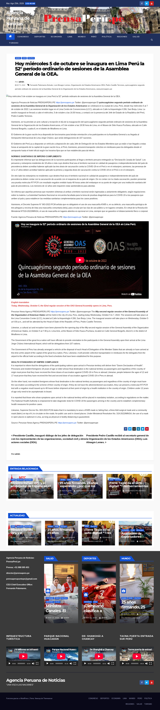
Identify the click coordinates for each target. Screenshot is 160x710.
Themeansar (47, 698)
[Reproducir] (9, 663)
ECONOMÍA (56, 37)
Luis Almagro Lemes (62, 85)
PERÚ (93, 37)
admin (21, 82)
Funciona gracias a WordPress (17, 698)
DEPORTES (39, 37)
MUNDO (82, 37)
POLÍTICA (107, 37)
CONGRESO (23, 37)
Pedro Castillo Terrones (115, 85)
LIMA (70, 37)
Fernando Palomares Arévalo (41, 85)
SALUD (136, 37)
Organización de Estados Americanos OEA (88, 85)
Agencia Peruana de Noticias (17, 18)
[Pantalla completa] (37, 663)
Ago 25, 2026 (18, 537)
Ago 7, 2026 (91, 618)
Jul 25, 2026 (53, 618)
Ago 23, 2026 (128, 541)
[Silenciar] (33, 663)
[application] (23, 656)
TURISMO (13, 43)
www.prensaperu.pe (104, 89)
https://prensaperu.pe (65, 102)
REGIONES (122, 37)
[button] (152, 40)
